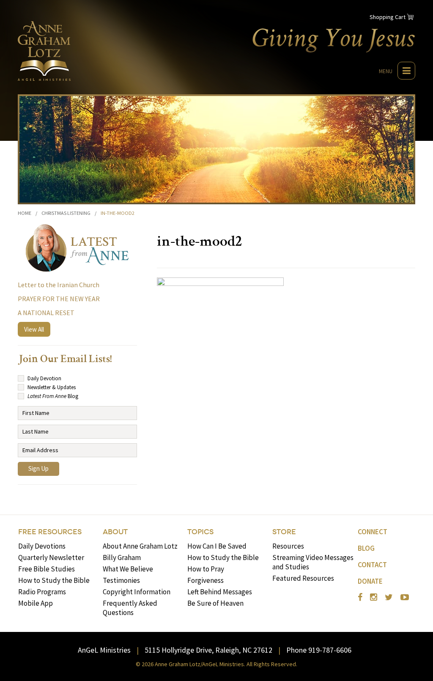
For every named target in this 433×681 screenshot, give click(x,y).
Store (284, 531)
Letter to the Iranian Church (58, 284)
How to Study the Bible (54, 580)
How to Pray (205, 569)
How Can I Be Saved (217, 546)
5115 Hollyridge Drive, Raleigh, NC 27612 (208, 650)
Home (24, 213)
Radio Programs (42, 591)
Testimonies (121, 580)
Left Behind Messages (219, 591)
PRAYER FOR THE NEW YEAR (59, 298)
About (115, 531)
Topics (200, 531)
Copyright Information (136, 591)
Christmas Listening (65, 213)
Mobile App (35, 603)
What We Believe (128, 569)
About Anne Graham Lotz (140, 546)
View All (34, 329)
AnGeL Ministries (104, 650)
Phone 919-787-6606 (318, 650)
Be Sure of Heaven (215, 603)
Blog (366, 548)
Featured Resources (303, 578)
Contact (372, 564)
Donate (370, 581)
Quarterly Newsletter (51, 557)
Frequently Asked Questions (130, 608)
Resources (288, 546)
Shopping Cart (388, 17)
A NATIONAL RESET (46, 312)
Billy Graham (122, 557)
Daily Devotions (42, 546)
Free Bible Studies (46, 569)
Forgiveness (205, 580)
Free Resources (50, 531)
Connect (372, 531)
